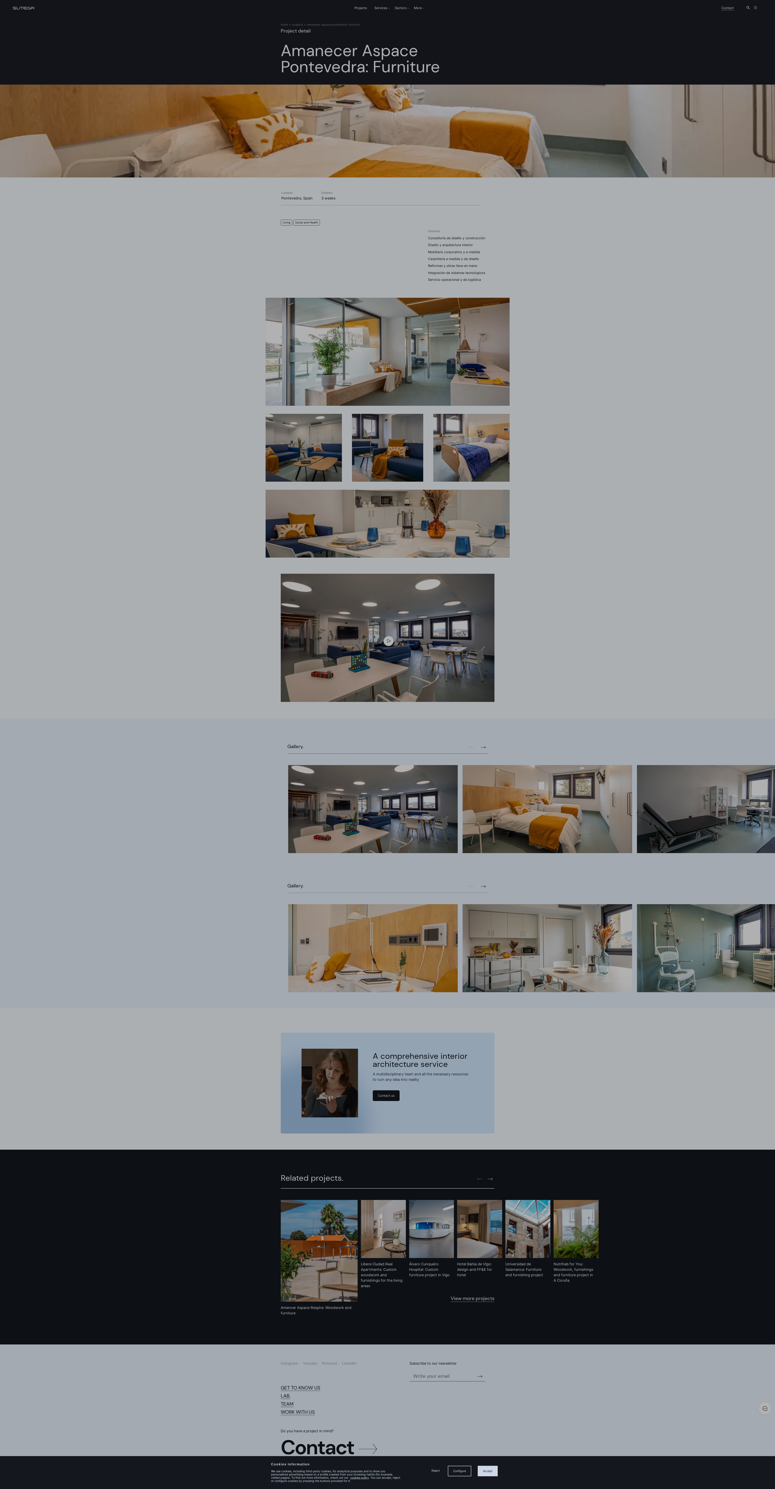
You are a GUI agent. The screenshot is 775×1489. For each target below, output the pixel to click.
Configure (459, 1471)
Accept (487, 1471)
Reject (435, 1470)
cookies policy (359, 1477)
